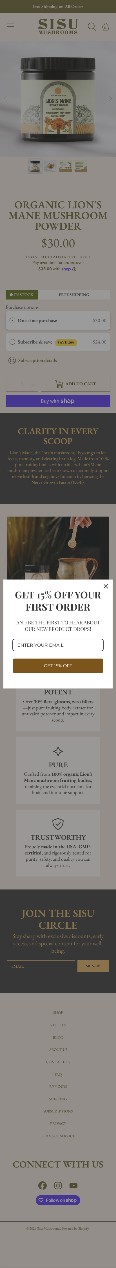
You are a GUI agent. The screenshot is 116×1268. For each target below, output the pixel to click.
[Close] (106, 586)
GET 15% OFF (58, 665)
